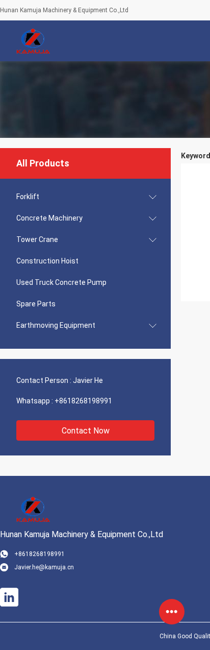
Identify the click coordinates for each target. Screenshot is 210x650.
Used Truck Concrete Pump (61, 282)
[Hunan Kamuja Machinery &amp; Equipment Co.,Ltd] (33, 41)
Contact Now (86, 431)
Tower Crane (37, 239)
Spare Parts (36, 304)
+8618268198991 (83, 401)
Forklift (27, 196)
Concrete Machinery (49, 218)
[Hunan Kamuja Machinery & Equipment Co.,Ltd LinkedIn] (9, 597)
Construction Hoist (47, 261)
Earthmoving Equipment (55, 325)
